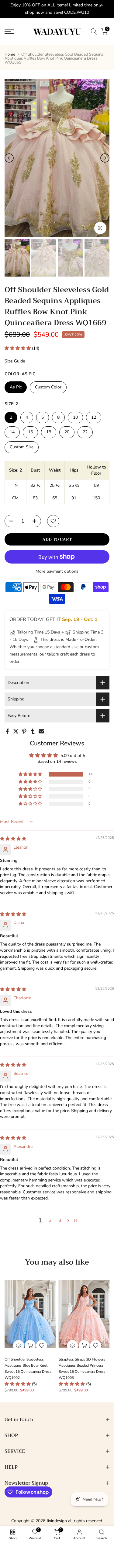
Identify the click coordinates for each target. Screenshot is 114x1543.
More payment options (57, 571)
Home (10, 55)
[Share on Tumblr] (33, 731)
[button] (18, 348)
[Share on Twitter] (16, 731)
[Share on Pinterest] (24, 731)
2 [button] (50, 1220)
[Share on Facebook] (7, 731)
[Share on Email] (41, 731)
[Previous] (9, 158)
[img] (13, 839)
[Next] (104, 158)
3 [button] (60, 1220)
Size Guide (15, 361)
